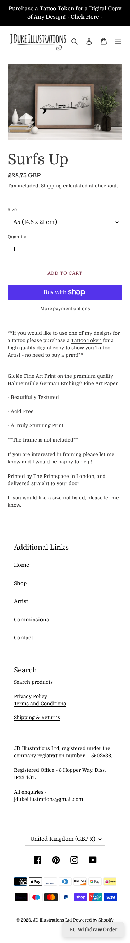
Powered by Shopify (93, 920)
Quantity (17, 236)
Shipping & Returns (37, 717)
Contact (23, 638)
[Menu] (118, 41)
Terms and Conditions (40, 703)
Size (12, 209)
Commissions (31, 620)
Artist (21, 601)
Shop (20, 583)
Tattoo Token (86, 340)
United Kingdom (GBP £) (62, 839)
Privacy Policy (30, 696)
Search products (33, 682)
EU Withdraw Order (93, 929)
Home (21, 565)
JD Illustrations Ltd (52, 920)
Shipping (51, 186)
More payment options (65, 308)
